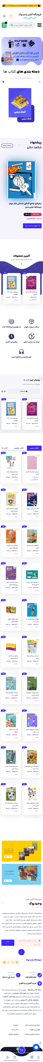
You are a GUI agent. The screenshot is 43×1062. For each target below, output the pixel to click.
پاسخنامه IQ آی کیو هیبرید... (31, 293)
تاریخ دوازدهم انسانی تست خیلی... (11, 767)
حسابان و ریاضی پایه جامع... (33, 657)
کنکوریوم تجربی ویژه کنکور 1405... (33, 583)
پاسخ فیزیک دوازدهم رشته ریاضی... (32, 694)
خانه (38, 1060)
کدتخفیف (15, 1060)
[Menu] (39, 25)
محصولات (22, 391)
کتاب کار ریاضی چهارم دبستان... (32, 510)
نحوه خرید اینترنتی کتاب (32, 1025)
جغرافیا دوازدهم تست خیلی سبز (32, 620)
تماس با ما (15, 1030)
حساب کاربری (7, 1060)
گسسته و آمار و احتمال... (13, 730)
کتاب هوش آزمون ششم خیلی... (13, 620)
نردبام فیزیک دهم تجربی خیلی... (12, 473)
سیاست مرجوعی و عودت (32, 1034)
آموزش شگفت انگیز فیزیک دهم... (12, 510)
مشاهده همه (7, 145)
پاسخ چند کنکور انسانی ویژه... (13, 657)
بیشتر (8, 941)
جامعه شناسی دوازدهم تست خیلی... (32, 767)
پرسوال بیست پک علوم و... (12, 293)
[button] (3, 82)
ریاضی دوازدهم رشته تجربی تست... (33, 804)
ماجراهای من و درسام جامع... (33, 546)
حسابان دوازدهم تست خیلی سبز (11, 804)
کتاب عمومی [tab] (18, 448)
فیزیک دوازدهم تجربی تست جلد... (32, 730)
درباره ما (15, 1025)
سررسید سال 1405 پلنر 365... (32, 473)
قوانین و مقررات (35, 1030)
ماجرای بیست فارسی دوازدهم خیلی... (12, 546)
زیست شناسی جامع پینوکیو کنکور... (12, 583)
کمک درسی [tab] (34, 448)
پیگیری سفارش (13, 1034)
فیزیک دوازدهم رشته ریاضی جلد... (12, 694)
